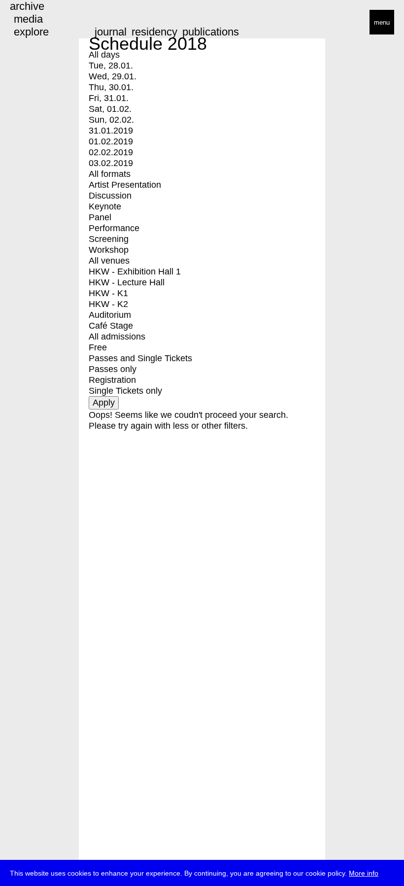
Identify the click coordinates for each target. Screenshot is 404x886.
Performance (114, 228)
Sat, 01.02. (110, 109)
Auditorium (110, 315)
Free (98, 347)
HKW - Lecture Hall (127, 282)
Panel (100, 217)
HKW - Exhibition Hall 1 (135, 271)
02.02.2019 (111, 152)
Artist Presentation (125, 185)
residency (154, 32)
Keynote (105, 206)
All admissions (117, 336)
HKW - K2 (108, 304)
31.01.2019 (111, 131)
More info (363, 873)
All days (104, 55)
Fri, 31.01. (109, 98)
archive (27, 6)
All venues (109, 261)
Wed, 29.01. (112, 76)
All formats (110, 174)
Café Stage (111, 326)
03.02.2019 (111, 163)
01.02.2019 (111, 141)
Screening (109, 239)
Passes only (112, 369)
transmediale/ (38, 23)
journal (111, 32)
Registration (112, 380)
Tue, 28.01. (111, 65)
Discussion (110, 196)
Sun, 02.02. (111, 120)
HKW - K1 (108, 293)
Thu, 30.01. (111, 87)
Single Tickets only (125, 391)
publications (210, 32)
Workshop (109, 250)
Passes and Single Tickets (140, 358)
